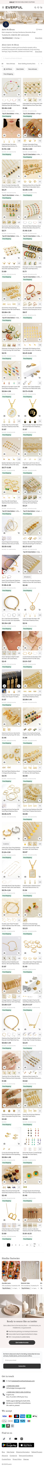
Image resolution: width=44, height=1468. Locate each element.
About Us (5, 1455)
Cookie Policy (6, 1459)
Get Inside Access (22, 1342)
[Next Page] (30, 1245)
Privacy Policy (17, 1459)
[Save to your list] (18, 1263)
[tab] (2, 63)
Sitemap (26, 1459)
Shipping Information (23, 1452)
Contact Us (13, 1455)
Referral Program (36, 1452)
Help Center (10, 1452)
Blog (3, 1452)
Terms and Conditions (26, 1455)
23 (27, 1245)
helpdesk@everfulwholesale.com (23, 1381)
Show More (38, 38)
